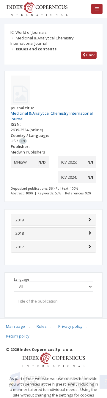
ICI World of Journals (28, 32)
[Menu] (97, 9)
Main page (15, 326)
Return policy (17, 336)
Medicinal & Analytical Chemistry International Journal (42, 40)
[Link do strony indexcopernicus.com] (53, 359)
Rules (42, 326)
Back (90, 54)
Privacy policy (70, 326)
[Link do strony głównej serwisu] (37, 8)
